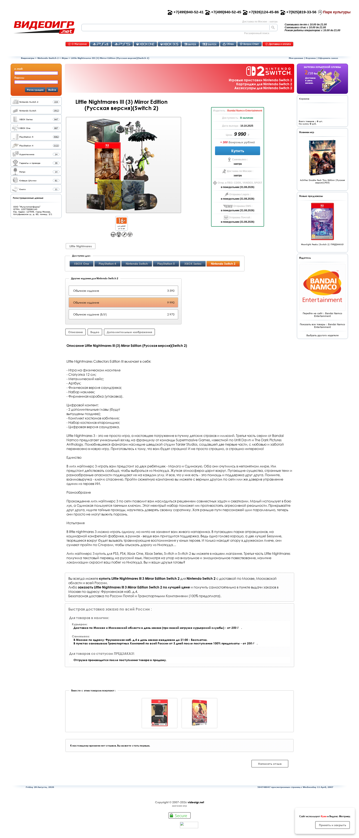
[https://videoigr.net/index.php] (44, 27)
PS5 (122, 44)
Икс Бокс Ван (145, 44)
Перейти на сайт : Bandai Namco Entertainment (322, 314)
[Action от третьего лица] (113, 236)
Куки (324, 816)
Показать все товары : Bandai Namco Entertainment (322, 325)
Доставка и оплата (278, 44)
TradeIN (228, 44)
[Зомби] (130, 236)
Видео (94, 332)
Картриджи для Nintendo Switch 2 (264, 84)
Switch (190, 44)
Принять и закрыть (332, 825)
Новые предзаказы (311, 196)
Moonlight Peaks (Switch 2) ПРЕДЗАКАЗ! (322, 244)
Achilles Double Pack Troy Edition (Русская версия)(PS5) (322, 181)
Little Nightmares (80, 246)
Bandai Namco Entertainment (244, 110)
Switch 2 (209, 44)
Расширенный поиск (256, 33)
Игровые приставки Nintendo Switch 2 (260, 80)
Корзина (311, 58)
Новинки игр (306, 132)
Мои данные (296, 58)
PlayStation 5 (166, 263)
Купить (237, 150)
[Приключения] (124, 236)
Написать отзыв (270, 763)
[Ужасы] (118, 236)
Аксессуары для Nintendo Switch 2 (263, 88)
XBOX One (81, 263)
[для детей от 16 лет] (121, 222)
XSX (169, 44)
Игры (65, 58)
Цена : (230, 134)
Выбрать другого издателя (322, 335)
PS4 (100, 44)
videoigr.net (196, 802)
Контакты (77, 44)
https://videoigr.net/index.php (44, 27)
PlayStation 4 (107, 263)
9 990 (240, 134)
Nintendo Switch (137, 263)
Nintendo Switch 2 (48, 58)
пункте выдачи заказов (257, 587)
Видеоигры (27, 58)
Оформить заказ (328, 58)
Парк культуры (336, 12)
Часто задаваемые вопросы (249, 44)
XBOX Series (192, 263)
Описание (75, 332)
